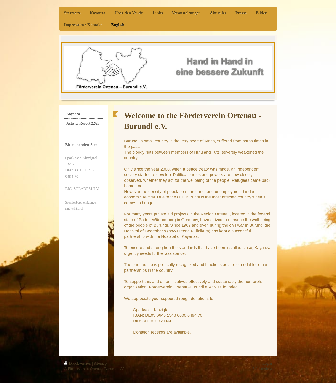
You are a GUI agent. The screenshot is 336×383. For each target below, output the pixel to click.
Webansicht (262, 369)
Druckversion (80, 363)
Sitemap (100, 363)
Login (267, 363)
